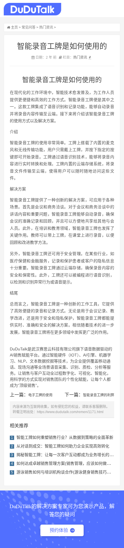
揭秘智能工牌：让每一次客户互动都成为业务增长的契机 (66, 454)
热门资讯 (46, 27)
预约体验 (59, 530)
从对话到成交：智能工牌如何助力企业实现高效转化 (62, 446)
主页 (14, 27)
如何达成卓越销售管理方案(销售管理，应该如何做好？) (66, 463)
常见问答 (28, 27)
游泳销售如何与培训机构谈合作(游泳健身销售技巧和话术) (68, 472)
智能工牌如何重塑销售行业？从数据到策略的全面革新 (64, 437)
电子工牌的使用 (40, 395)
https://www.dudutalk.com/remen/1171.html (70, 412)
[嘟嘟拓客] (32, 9)
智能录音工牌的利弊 (98, 395)
